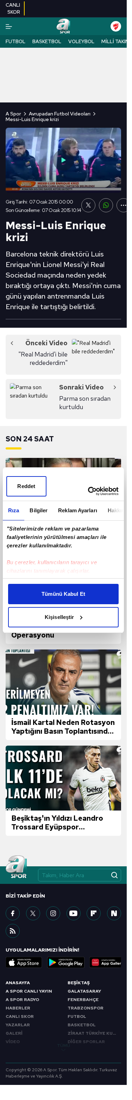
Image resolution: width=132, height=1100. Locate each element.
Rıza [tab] (13, 510)
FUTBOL (77, 1016)
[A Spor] (63, 26)
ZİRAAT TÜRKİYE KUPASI (94, 1033)
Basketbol (46, 41)
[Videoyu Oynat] (63, 160)
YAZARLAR (18, 1025)
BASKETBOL (82, 1025)
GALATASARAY (84, 991)
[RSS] (13, 931)
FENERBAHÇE (83, 999)
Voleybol (81, 41)
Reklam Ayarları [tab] (77, 510)
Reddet (26, 486)
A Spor (13, 113)
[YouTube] (74, 913)
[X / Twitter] (33, 913)
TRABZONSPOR (85, 1008)
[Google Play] (65, 962)
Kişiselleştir (59, 617)
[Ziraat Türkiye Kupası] (116, 26)
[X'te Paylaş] (88, 205)
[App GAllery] (107, 962)
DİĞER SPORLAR (86, 1042)
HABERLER (18, 1008)
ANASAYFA (18, 983)
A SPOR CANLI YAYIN (29, 991)
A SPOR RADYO (22, 999)
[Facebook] (13, 913)
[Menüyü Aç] (9, 26)
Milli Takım (115, 41)
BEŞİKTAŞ (79, 983)
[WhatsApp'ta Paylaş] (106, 205)
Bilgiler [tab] (39, 510)
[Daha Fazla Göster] (124, 205)
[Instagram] (53, 913)
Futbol (15, 41)
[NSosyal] (114, 913)
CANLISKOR (13, 8)
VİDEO (13, 1042)
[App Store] (24, 962)
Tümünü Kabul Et (63, 594)
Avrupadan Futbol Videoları (59, 113)
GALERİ (14, 1033)
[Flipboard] (94, 913)
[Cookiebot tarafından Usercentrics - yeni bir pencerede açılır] (89, 491)
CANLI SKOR (20, 1016)
